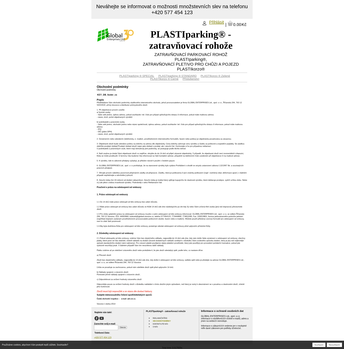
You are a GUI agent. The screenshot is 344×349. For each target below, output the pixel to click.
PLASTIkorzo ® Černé (164, 78)
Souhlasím (318, 345)
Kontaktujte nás (160, 324)
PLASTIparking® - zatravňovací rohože (191, 40)
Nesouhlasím (334, 345)
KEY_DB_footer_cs (107, 95)
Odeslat (123, 327)
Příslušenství (191, 78)
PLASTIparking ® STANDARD (177, 75)
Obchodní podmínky (162, 321)
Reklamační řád (160, 318)
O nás (155, 327)
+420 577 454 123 (102, 337)
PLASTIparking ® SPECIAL (136, 75)
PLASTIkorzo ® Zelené (215, 75)
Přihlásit (216, 22)
